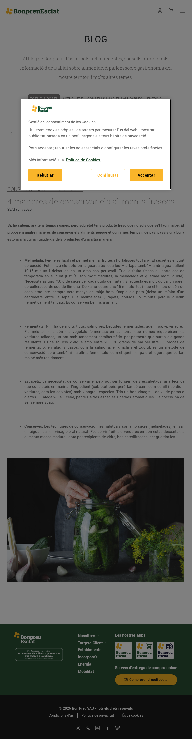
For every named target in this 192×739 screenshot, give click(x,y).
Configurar (108, 175)
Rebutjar (45, 175)
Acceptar (146, 175)
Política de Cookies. (84, 160)
